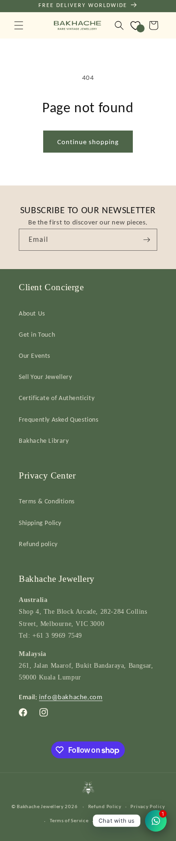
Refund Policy (105, 806)
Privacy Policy (147, 806)
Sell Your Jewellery (45, 377)
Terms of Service (69, 821)
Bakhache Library (44, 441)
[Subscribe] (146, 240)
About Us (32, 313)
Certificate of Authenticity (56, 398)
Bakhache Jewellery (40, 806)
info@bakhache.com (70, 697)
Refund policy (38, 544)
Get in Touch (37, 335)
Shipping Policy (40, 523)
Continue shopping (88, 142)
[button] (18, 25)
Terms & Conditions (47, 501)
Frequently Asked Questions (59, 420)
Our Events (34, 356)
